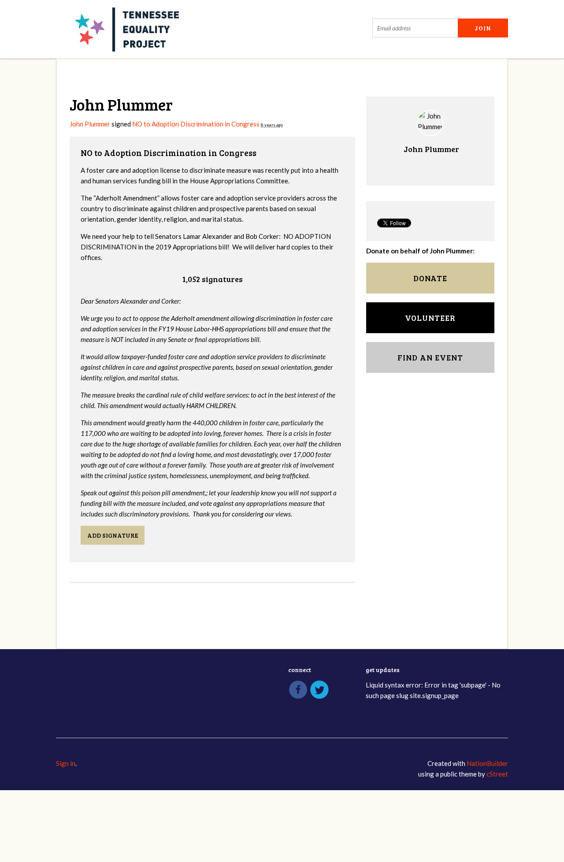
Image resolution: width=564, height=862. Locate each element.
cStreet (497, 774)
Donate (430, 278)
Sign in (65, 763)
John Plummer (90, 124)
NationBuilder (487, 763)
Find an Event (430, 357)
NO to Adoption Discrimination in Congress (196, 124)
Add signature (112, 535)
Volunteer (430, 317)
